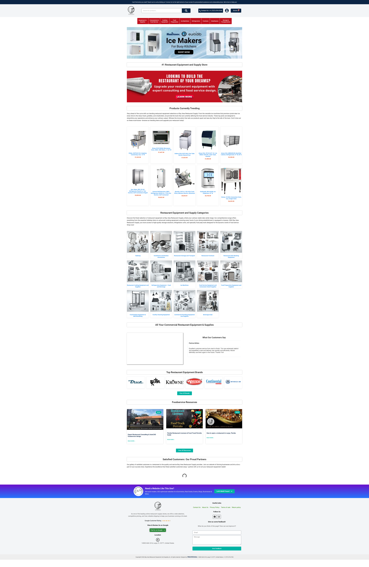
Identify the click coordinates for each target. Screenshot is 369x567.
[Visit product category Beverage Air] (233, 381)
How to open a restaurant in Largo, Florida (221, 433)
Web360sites (192, 557)
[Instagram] (219, 517)
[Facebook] (215, 517)
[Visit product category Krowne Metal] (175, 381)
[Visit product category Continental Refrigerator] (214, 381)
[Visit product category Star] (155, 381)
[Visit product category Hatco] (194, 381)
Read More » (131, 441)
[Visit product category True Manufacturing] (136, 381)
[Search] (186, 10)
